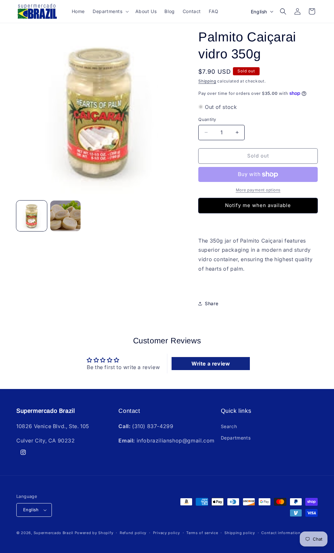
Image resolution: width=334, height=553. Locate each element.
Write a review (210, 363)
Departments (236, 438)
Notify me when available (258, 205)
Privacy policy (166, 533)
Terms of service (202, 533)
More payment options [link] (258, 189)
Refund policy (133, 533)
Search (229, 426)
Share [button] (211, 303)
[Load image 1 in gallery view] (31, 216)
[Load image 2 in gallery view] (65, 216)
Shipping (207, 81)
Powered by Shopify (94, 533)
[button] (110, 11)
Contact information (280, 533)
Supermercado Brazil (53, 533)
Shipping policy (239, 533)
